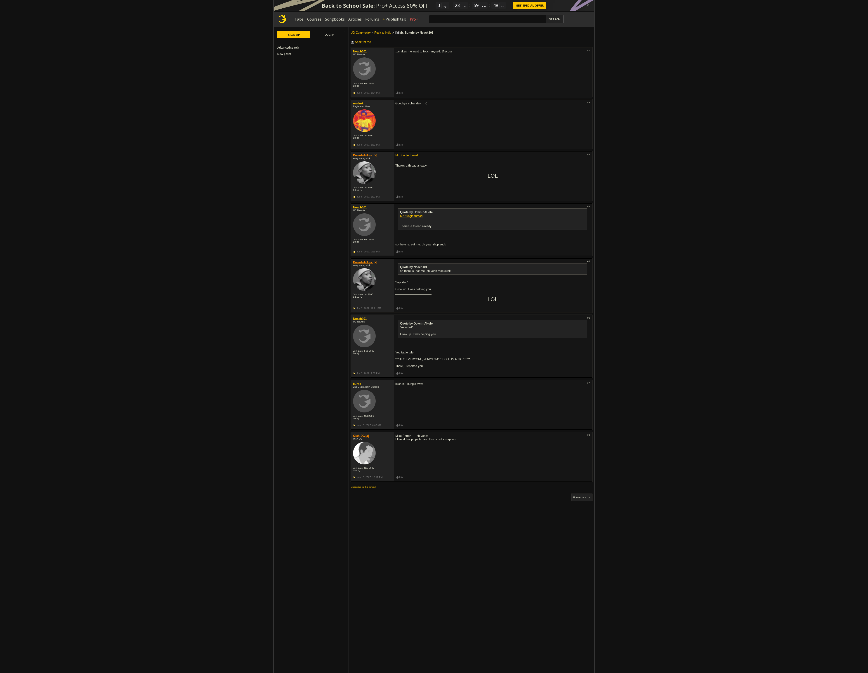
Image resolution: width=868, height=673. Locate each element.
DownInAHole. (363, 155)
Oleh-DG (359, 436)
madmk (358, 103)
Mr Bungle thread (406, 155)
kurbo (357, 384)
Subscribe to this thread (363, 487)
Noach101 (360, 51)
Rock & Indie (382, 32)
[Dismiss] (588, 5)
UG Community (361, 32)
